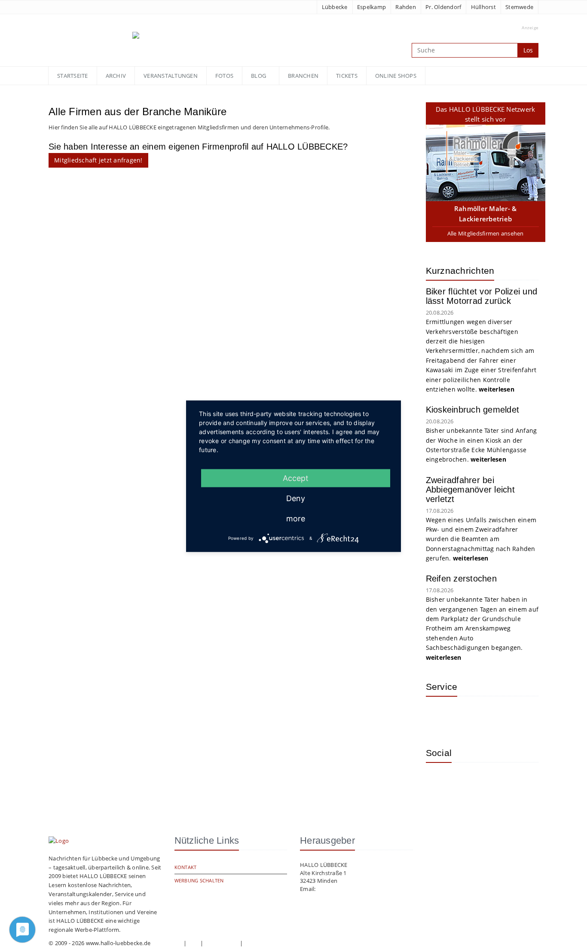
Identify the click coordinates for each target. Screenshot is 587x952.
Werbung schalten (199, 880)
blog (258, 76)
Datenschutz (221, 943)
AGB (193, 943)
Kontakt (185, 867)
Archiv (116, 76)
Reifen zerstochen (461, 578)
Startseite (72, 76)
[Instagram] (439, 782)
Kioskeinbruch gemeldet (473, 409)
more (295, 518)
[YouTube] (467, 782)
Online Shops (395, 76)
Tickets (347, 76)
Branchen (303, 76)
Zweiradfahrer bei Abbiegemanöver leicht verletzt (470, 489)
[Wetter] (439, 716)
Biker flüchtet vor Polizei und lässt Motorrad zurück (482, 296)
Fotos (224, 76)
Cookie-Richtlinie (266, 943)
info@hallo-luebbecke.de (350, 889)
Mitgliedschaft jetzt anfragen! (98, 160)
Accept (296, 477)
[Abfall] (495, 716)
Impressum (167, 943)
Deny (295, 497)
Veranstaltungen (171, 76)
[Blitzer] (467, 716)
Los (528, 50)
